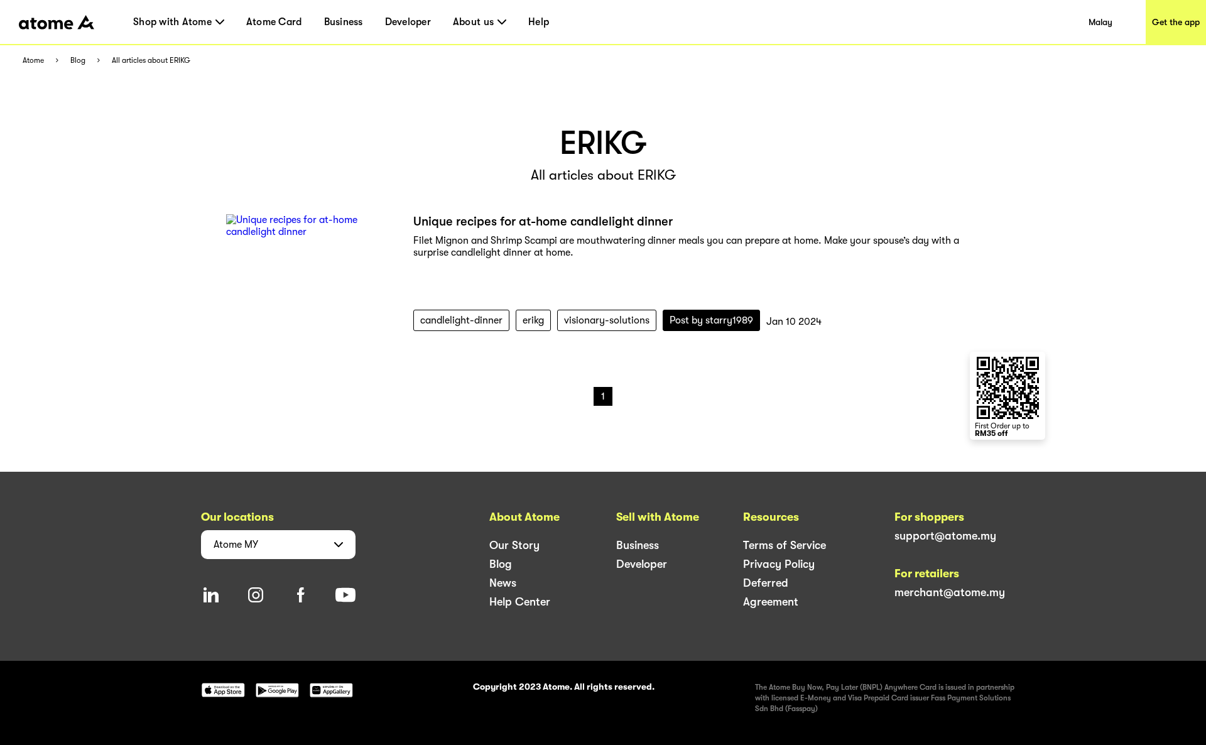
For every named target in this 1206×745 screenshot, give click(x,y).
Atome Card (274, 22)
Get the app (1176, 22)
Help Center (519, 601)
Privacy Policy (779, 564)
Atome (33, 61)
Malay (1100, 22)
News (502, 583)
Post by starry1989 (711, 320)
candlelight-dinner (461, 320)
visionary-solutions (606, 320)
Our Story (514, 545)
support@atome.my (945, 536)
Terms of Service (784, 545)
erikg (533, 320)
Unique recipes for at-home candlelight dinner (543, 221)
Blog (77, 61)
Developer (408, 22)
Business (343, 22)
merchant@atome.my (949, 592)
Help (538, 22)
